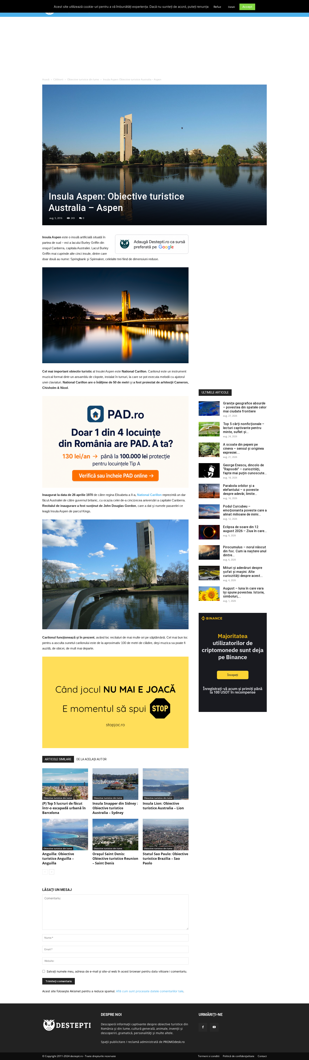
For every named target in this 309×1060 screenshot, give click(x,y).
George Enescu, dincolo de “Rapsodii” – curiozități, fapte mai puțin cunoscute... (245, 469)
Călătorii (58, 79)
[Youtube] (214, 1027)
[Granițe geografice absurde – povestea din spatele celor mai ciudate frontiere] (209, 408)
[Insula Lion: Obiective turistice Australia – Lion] (166, 784)
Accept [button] (247, 6)
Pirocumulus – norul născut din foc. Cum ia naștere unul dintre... (244, 551)
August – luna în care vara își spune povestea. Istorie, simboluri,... (243, 592)
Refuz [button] (217, 6)
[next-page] (51, 871)
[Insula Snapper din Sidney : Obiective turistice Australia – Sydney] (115, 784)
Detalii (231, 6)
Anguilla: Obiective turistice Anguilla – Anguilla (58, 858)
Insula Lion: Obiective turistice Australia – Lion (163, 805)
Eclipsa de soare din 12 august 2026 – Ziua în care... (245, 529)
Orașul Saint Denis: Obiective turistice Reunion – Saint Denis (115, 858)
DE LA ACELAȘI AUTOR (92, 759)
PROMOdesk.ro (174, 1042)
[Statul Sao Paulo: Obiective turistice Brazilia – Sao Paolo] (166, 834)
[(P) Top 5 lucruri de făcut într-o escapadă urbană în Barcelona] (65, 784)
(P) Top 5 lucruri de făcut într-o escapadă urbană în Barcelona (64, 808)
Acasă (45, 79)
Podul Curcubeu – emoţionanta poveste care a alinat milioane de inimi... (245, 510)
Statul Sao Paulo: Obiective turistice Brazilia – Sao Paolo (165, 858)
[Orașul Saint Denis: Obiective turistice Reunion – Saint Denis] (115, 834)
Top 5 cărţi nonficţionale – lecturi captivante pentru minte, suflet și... (243, 428)
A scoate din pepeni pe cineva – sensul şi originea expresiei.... (243, 448)
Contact (262, 1056)
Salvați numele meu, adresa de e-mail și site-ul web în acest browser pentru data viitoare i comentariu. (117, 971)
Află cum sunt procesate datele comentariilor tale (149, 991)
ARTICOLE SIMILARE (58, 759)
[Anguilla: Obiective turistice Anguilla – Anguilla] (65, 834)
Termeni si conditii (208, 1056)
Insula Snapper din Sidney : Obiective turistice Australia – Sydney (115, 808)
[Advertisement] (154, 48)
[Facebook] (203, 1027)
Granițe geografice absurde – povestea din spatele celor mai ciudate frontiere (245, 407)
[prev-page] (45, 871)
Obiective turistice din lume (83, 79)
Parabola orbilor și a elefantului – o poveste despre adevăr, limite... (241, 490)
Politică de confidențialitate (238, 1056)
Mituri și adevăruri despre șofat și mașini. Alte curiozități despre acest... (243, 572)
